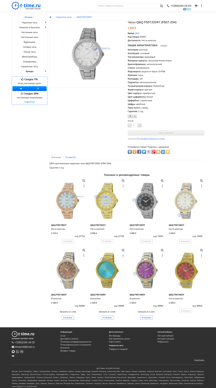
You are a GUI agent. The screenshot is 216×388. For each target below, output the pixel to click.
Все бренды (114, 336)
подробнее (29, 102)
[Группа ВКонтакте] (21, 88)
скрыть (163, 45)
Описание (56, 157)
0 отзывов (143, 139)
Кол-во (131, 121)
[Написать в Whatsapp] (18, 351)
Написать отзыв (156, 139)
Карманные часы (29, 66)
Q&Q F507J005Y (98, 295)
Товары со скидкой (118, 349)
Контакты (65, 348)
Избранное (163, 342)
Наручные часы (29, 23)
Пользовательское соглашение (75, 345)
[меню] (201, 6)
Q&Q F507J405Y (137, 295)
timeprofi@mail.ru (24, 346)
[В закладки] (130, 116)
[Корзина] (196, 6)
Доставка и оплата (69, 339)
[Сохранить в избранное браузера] (168, 152)
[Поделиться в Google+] (154, 152)
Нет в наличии (166, 133)
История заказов (166, 339)
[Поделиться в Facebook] (139, 152)
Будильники (29, 42)
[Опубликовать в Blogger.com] (158, 152)
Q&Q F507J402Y (59, 295)
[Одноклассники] (38, 88)
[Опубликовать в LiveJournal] (149, 152)
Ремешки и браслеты (29, 27)
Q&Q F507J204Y (84, 17)
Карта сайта (114, 342)
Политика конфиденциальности (75, 342)
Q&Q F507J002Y (176, 295)
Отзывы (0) (70, 157)
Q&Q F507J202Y (137, 225)
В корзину (67, 241)
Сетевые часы (29, 47)
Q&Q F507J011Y (98, 225)
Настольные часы (29, 37)
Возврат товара (68, 351)
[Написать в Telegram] (22, 351)
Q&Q (137, 33)
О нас (63, 336)
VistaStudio (199, 360)
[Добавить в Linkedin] (163, 152)
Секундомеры (29, 62)
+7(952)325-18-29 (24, 342)
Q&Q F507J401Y (176, 225)
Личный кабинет (166, 336)
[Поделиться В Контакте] (130, 152)
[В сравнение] (134, 116)
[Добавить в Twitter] (144, 152)
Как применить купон (119, 339)
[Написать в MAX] (14, 351)
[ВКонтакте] (14, 355)
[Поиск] (161, 6)
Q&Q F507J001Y (59, 225)
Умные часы (30, 52)
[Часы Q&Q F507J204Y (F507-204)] (87, 54)
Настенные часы (30, 32)
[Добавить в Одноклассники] (134, 152)
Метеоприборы (29, 57)
